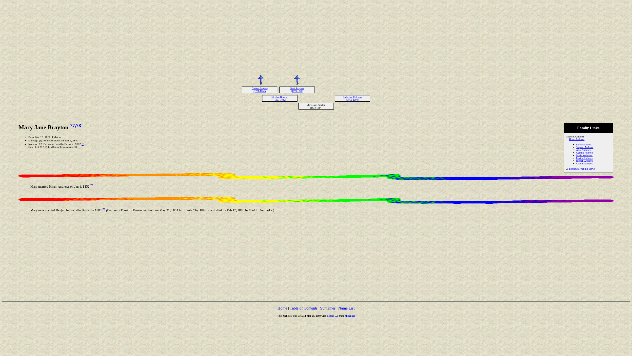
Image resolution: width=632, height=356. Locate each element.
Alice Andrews (583, 150)
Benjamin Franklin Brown (582, 168)
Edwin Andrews (584, 144)
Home (282, 308)
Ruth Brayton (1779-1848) (297, 89)
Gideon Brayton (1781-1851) (260, 89)
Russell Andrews (584, 160)
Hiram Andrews (576, 139)
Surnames (328, 308)
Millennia (350, 315)
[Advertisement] (316, 36)
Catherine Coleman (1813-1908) (352, 98)
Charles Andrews (584, 163)
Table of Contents (303, 308)
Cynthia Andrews (584, 152)
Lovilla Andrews (584, 158)
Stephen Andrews (584, 147)
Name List (346, 308)
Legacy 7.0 (332, 315)
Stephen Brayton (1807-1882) (280, 98)
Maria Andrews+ (584, 155)
